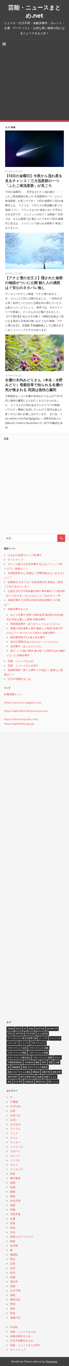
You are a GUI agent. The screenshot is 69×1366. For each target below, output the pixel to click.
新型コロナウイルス (21, 1236)
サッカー (15, 1142)
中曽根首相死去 (15, 1062)
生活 (12, 1268)
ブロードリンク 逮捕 (42, 1057)
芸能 (12, 1286)
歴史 (12, 1259)
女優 (57, 1062)
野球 (12, 1304)
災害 (12, 1263)
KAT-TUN (40, 1028)
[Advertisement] (34, 84)
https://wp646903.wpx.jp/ (19, 724)
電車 (12, 1308)
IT (11, 1097)
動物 (12, 1191)
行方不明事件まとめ (19, 679)
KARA (31, 1028)
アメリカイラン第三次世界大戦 (22, 1038)
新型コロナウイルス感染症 (35, 1067)
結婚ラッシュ (50, 1076)
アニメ (14, 1133)
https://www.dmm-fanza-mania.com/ (26, 711)
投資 (12, 1223)
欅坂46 (36, 1071)
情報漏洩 (16, 1067)
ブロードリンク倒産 (17, 1052)
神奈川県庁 (13, 1076)
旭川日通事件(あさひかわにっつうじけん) (34, 642)
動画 (37, 1062)
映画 (12, 1241)
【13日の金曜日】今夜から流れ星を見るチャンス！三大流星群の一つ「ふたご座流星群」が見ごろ (33, 181)
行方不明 (18, 1081)
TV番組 (14, 1102)
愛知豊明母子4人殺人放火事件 (27, 637)
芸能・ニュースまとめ (20, 661)
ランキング (16, 1169)
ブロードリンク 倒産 (38, 1047)
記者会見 (29, 1081)
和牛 (44, 1062)
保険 (12, 1182)
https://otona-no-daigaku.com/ (22, 702)
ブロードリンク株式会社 (19, 1057)
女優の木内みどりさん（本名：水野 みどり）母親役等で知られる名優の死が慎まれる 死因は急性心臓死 (34, 385)
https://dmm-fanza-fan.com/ (21, 719)
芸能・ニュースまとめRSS (23, 665)
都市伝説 (15, 1299)
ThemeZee (51, 1361)
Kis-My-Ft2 (52, 1028)
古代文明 (15, 1200)
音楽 (12, 1313)
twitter (19, 1033)
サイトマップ (15, 559)
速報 (12, 1295)
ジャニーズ (55, 1038)
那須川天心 (41, 1081)
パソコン (15, 1160)
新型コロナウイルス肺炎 (19, 1071)
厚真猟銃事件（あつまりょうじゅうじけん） (36, 624)
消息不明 (46, 1071)
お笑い (14, 1120)
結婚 (39, 1076)
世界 (12, 1173)
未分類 (14, 1245)
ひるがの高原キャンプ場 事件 (25, 555)
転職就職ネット (13, 694)
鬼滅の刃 (15, 1317)
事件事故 (15, 1178)
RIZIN (10, 1033)
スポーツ (15, 1151)
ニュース (24, 1043)
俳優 (12, 1187)
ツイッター (13, 1043)
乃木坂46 (29, 1062)
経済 (12, 1272)
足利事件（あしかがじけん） (27, 646)
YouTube (30, 1033)
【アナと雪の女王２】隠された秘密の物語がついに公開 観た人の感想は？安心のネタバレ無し (34, 283)
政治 (12, 1227)
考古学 (14, 1281)
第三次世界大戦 (27, 1076)
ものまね (15, 1124)
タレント (15, 1155)
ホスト (58, 1057)
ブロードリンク (38, 1043)
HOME (14, 1327)
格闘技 (14, 1254)
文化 (12, 1232)
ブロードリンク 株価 (38, 1052)
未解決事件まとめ (18, 609)
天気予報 (15, 1214)
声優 (12, 1209)
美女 (10, 1081)
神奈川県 (56, 1071)
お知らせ (15, 1115)
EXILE (18, 1028)
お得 (12, 1111)
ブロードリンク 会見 (17, 1047)
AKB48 (11, 1028)
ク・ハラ (43, 1038)
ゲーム (14, 1138)
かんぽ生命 (43, 1033)
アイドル (15, 1129)
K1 (25, 1028)
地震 (51, 1062)
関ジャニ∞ (53, 1081)
